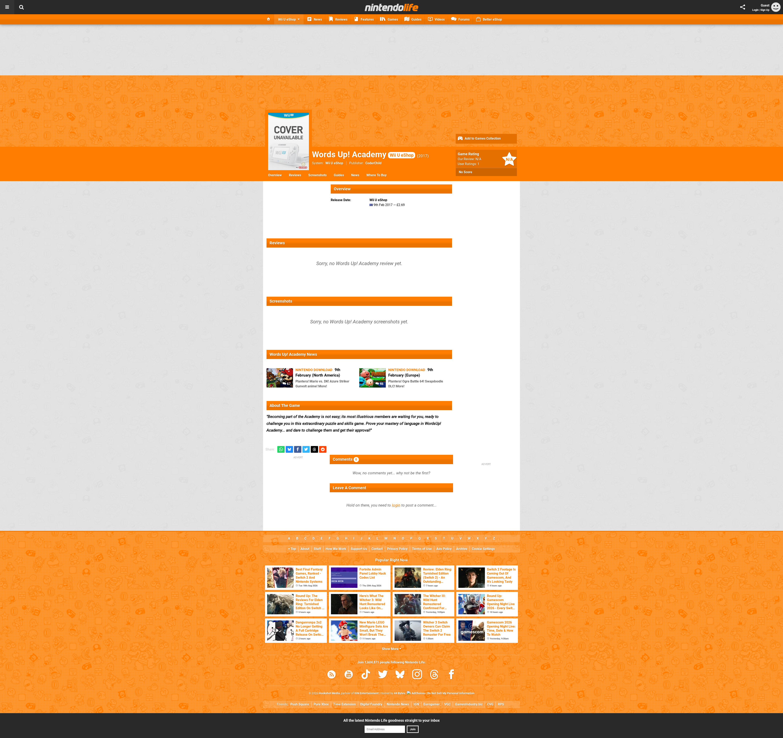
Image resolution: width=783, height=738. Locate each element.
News (355, 175)
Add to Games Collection (482, 138)
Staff (317, 549)
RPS (501, 704)
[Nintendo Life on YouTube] (348, 675)
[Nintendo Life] (392, 7)
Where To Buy (376, 175)
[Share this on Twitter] (306, 449)
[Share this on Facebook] (297, 449)
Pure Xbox (321, 704)
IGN (416, 704)
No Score (465, 172)
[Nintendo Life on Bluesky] (400, 675)
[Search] (21, 7)
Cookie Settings (483, 549)
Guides (339, 175)
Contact (377, 549)
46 (381, 384)
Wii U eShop (334, 163)
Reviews (295, 175)
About (305, 549)
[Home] (268, 19)
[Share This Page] (742, 7)
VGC (447, 704)
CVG (490, 704)
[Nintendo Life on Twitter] (382, 675)
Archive (461, 549)
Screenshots (317, 175)
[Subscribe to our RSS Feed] (331, 675)
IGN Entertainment (366, 693)
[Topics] (7, 7)
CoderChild (373, 163)
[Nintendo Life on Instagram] (417, 675)
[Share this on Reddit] (322, 449)
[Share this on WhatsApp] (281, 449)
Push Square (299, 704)
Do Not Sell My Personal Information (450, 693)
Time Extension (344, 704)
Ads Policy (444, 549)
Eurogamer (432, 704)
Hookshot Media (329, 693)
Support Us (359, 549)
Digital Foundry (371, 704)
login (396, 505)
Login (755, 9)
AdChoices (418, 693)
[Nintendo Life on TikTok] (365, 675)
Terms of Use (422, 549)
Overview (275, 175)
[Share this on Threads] (314, 449)
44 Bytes (399, 693)
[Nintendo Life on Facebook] (451, 675)
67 (288, 384)
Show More (390, 649)
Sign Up (764, 9)
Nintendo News (398, 704)
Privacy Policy (397, 549)
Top (293, 549)
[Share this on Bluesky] (289, 449)
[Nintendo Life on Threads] (434, 675)
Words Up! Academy (363, 154)
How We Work (336, 549)
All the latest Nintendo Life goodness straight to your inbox (391, 720)
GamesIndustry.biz (469, 704)
